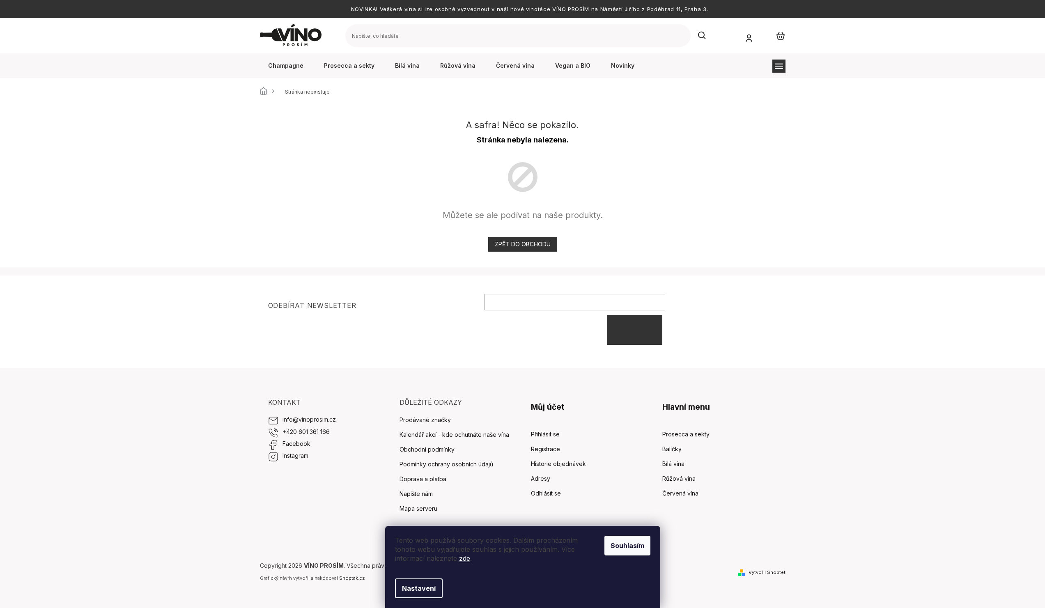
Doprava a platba (423, 478)
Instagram (295, 455)
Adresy (540, 478)
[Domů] (266, 92)
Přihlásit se (634, 330)
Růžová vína (679, 478)
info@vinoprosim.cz (309, 419)
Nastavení (419, 588)
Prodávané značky (425, 419)
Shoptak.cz (352, 578)
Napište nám (416, 493)
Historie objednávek (558, 463)
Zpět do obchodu (523, 244)
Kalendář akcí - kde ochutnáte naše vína (454, 434)
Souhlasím (627, 545)
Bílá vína (673, 463)
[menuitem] (286, 65)
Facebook (296, 443)
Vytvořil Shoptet (767, 572)
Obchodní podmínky (427, 449)
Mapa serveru (418, 508)
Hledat (702, 35)
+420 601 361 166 (306, 431)
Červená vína (680, 493)
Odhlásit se (546, 493)
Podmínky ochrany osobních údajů (446, 464)
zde (464, 558)
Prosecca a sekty (686, 434)
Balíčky (672, 448)
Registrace (545, 448)
